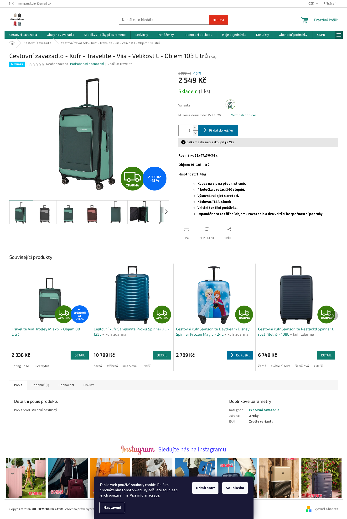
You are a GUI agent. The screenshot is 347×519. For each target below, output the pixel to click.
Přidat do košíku (221, 130)
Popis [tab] (18, 385)
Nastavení (112, 507)
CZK (311, 3)
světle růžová (280, 366)
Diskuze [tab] (89, 385)
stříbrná (112, 366)
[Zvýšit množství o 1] (195, 127)
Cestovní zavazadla (264, 410)
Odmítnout (205, 488)
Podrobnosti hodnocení (87, 64)
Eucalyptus (41, 366)
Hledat (218, 20)
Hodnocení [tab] (66, 385)
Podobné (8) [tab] (40, 385)
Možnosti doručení (244, 115)
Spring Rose (20, 366)
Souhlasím (235, 488)
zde (156, 495)
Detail (79, 355)
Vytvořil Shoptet (326, 509)
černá (98, 366)
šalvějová (302, 366)
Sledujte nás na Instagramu (192, 449)
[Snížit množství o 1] (195, 133)
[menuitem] (23, 35)
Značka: (120, 64)
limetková (130, 366)
